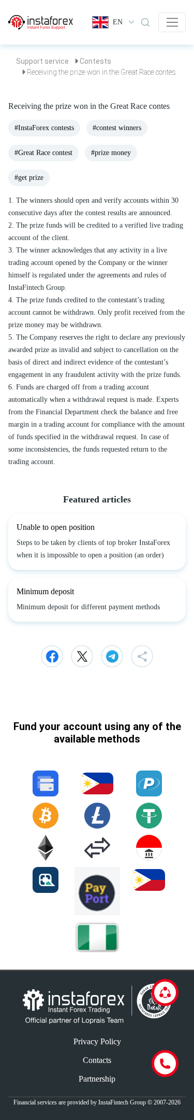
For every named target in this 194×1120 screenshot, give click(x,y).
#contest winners (117, 128)
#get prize (28, 177)
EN (118, 22)
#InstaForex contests (44, 128)
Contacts (97, 1060)
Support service (42, 61)
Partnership (97, 1078)
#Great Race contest (43, 153)
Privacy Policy (97, 1041)
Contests (95, 61)
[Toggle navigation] (172, 22)
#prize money (111, 153)
